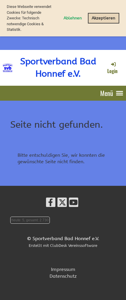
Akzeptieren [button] (103, 18)
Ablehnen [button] (73, 18)
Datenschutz (63, 276)
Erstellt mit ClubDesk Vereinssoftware (63, 245)
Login (112, 71)
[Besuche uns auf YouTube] (73, 203)
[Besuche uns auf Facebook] (50, 203)
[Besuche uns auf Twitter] (62, 203)
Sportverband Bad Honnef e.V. (58, 67)
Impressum (63, 269)
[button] (23, 30)
